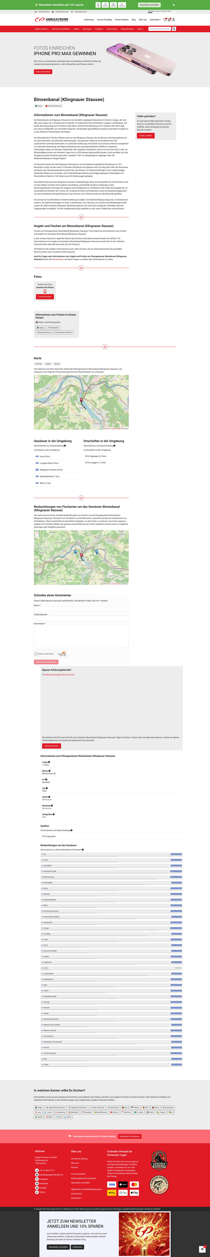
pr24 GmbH (75, 1209)
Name (37, 605)
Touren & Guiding (104, 19)
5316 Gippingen (49, 836)
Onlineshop (89, 19)
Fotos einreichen (78, 1174)
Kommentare (57, 259)
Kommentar (40, 624)
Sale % (140, 29)
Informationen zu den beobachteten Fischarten (61, 850)
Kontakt (74, 1167)
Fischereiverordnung (44, 332)
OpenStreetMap (116, 428)
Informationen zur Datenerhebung (49, 446)
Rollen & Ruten (41, 29)
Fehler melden (146, 135)
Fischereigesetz (53, 328)
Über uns (143, 19)
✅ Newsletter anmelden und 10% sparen (59, 4)
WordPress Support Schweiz (102, 1209)
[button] (81, 400)
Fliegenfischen (127, 29)
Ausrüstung (112, 29)
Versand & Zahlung (79, 1159)
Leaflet (107, 428)
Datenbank (154, 19)
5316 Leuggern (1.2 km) (95, 462)
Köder (76, 29)
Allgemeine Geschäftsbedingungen (86, 1189)
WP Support (118, 1209)
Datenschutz (76, 1193)
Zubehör (98, 29)
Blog (134, 19)
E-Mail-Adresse (41, 615)
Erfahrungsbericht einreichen (83, 1178)
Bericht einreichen (51, 746)
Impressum (76, 1198)
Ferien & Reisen (122, 19)
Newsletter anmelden (80, 1183)
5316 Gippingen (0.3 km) (95, 456)
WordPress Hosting (136, 1209)
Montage (87, 29)
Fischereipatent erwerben (63, 332)
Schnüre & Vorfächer (61, 29)
